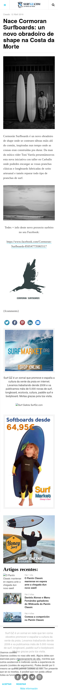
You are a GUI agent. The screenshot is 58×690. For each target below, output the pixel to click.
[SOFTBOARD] (29, 461)
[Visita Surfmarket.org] (29, 350)
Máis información (29, 688)
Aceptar (6, 684)
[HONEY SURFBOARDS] (29, 538)
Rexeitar (21, 684)
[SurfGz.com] (29, 5)
